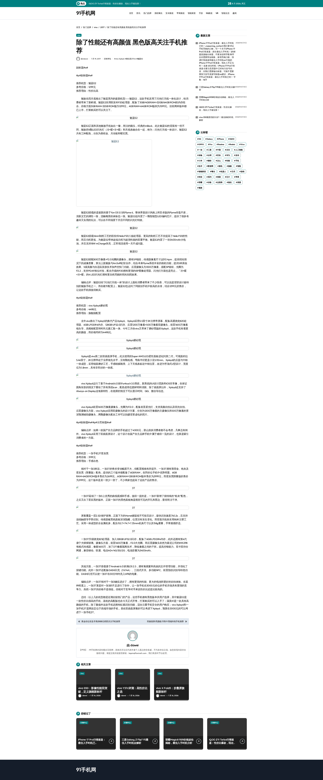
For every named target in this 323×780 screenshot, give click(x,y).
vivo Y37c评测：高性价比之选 (132, 689)
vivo (78, 35)
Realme (221, 144)
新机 (220, 166)
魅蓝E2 (140, 59)
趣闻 (234, 13)
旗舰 (230, 166)
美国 (219, 177)
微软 (209, 161)
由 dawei (84, 59)
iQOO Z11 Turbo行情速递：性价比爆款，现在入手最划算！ (215, 108)
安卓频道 (169, 13)
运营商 (219, 182)
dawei (134, 645)
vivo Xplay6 (119, 59)
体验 (200, 155)
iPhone (221, 139)
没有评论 (107, 59)
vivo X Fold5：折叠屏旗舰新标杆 (170, 689)
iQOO (232, 139)
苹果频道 (180, 13)
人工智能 (239, 150)
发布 (237, 155)
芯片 (228, 177)
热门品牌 (147, 13)
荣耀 (200, 182)
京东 (228, 150)
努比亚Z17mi (131, 59)
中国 (219, 150)
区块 (219, 155)
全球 (209, 155)
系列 (209, 177)
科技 (200, 177)
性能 (228, 161)
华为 (228, 155)
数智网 (210, 166)
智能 (239, 166)
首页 (131, 13)
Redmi (232, 144)
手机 (237, 161)
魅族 (200, 188)
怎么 (219, 161)
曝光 (213, 171)
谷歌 (209, 182)
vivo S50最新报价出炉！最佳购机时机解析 (216, 118)
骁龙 (230, 182)
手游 (201, 13)
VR (217, 13)
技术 (200, 166)
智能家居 (192, 13)
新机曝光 (158, 13)
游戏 (242, 171)
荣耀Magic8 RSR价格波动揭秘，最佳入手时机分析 (216, 98)
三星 (209, 150)
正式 (233, 171)
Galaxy (210, 139)
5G (200, 139)
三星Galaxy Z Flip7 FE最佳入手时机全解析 (217, 88)
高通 (239, 182)
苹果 (237, 177)
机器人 (223, 171)
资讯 (138, 13)
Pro (210, 144)
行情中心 (83, 723)
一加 (200, 150)
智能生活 (225, 13)
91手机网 (85, 13)
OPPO (201, 144)
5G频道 (209, 13)
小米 (200, 161)
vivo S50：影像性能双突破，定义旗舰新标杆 (92, 689)
